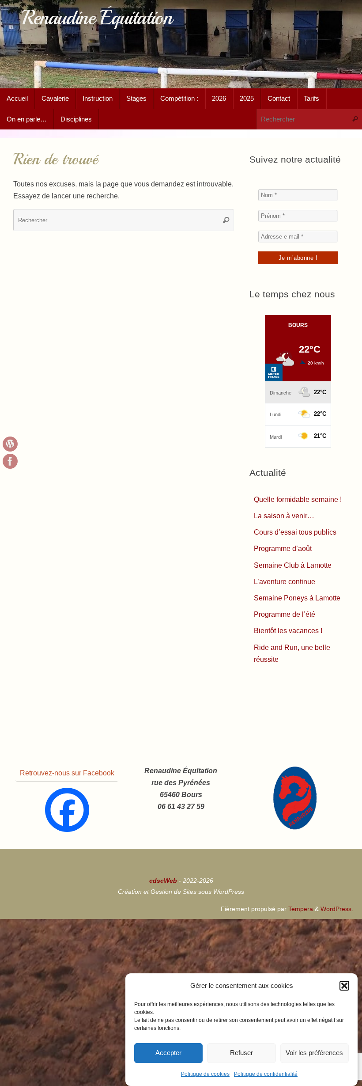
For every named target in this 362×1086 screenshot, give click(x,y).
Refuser (241, 1052)
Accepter (168, 1052)
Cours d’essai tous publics (295, 532)
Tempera (300, 908)
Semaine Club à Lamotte (293, 565)
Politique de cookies (205, 1074)
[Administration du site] (10, 444)
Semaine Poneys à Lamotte (297, 598)
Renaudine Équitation (97, 18)
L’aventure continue (284, 581)
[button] (344, 985)
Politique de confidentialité (266, 1074)
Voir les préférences (314, 1052)
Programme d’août (283, 548)
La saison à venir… (284, 516)
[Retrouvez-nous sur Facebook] (10, 461)
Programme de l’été (284, 614)
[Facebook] (67, 810)
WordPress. (337, 908)
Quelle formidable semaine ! (298, 499)
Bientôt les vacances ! (288, 630)
